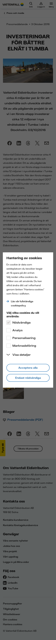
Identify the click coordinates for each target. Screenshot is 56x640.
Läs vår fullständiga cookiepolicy (22, 303)
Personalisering (24, 338)
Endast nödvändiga (28, 377)
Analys (17, 330)
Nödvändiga (21, 322)
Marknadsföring (24, 345)
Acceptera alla (28, 367)
